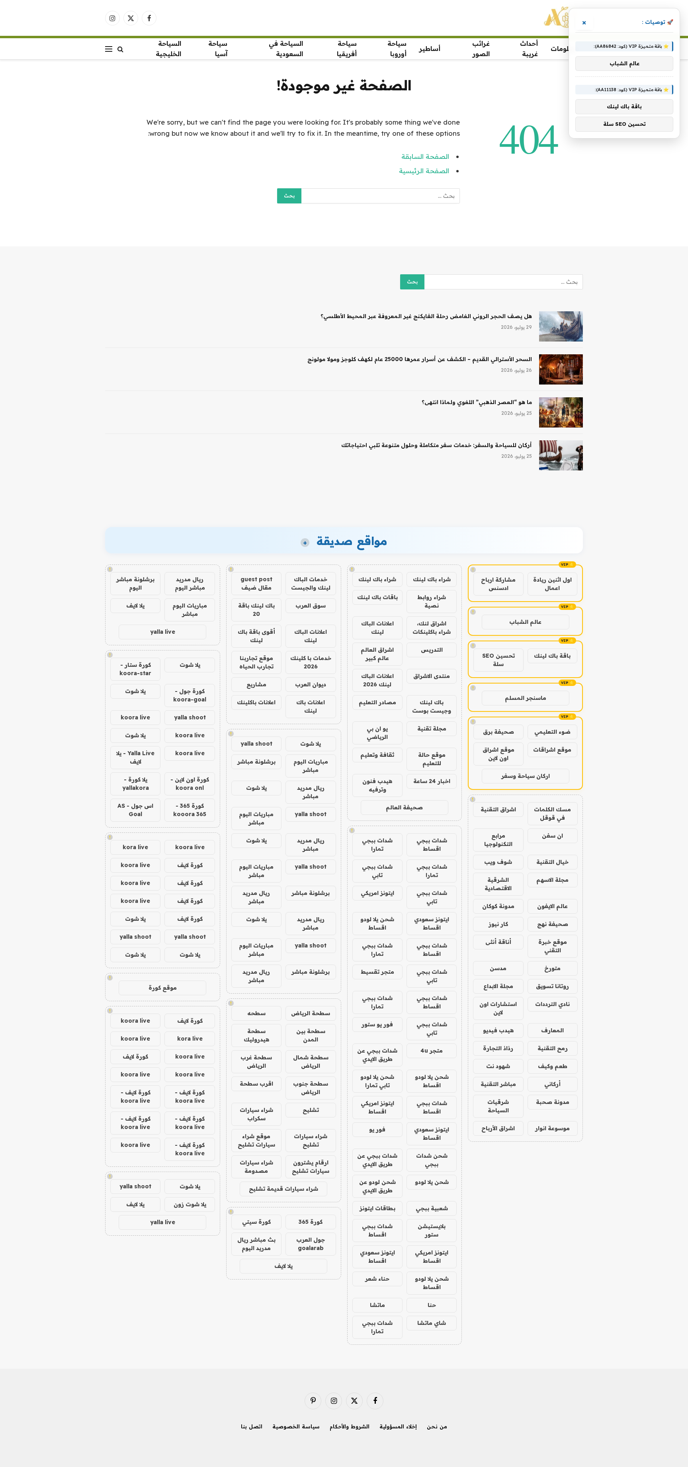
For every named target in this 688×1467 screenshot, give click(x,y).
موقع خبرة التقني (552, 946)
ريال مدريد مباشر (310, 792)
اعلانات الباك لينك (377, 627)
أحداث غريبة (529, 48)
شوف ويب (498, 861)
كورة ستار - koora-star (135, 669)
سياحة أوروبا (397, 48)
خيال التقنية (552, 861)
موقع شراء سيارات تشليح (256, 1140)
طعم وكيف (552, 1066)
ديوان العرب (310, 684)
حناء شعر (377, 1278)
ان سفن (552, 835)
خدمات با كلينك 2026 (310, 662)
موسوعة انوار (552, 1128)
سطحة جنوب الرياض (310, 1088)
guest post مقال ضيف (256, 583)
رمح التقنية (553, 1048)
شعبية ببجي (432, 1208)
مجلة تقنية (431, 728)
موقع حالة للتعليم (432, 759)
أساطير (429, 49)
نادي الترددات (552, 1004)
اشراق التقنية (498, 809)
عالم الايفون (552, 906)
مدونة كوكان (498, 906)
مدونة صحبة (552, 1102)
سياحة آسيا (217, 48)
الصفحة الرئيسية (424, 170)
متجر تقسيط (377, 971)
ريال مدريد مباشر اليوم (190, 583)
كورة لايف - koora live (190, 1096)
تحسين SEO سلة (498, 660)
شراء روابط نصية (431, 601)
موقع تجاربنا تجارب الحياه (256, 662)
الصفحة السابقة (425, 156)
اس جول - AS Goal (135, 810)
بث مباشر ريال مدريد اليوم (256, 1244)
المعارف (552, 1030)
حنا (432, 1305)
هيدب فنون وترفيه (377, 785)
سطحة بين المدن (310, 1035)
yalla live (162, 631)
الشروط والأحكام (349, 1426)
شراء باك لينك (432, 579)
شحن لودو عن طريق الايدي (377, 1186)
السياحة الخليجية (168, 48)
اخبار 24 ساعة (431, 781)
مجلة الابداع (498, 986)
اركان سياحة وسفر (525, 775)
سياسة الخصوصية (296, 1426)
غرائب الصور (481, 48)
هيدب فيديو (498, 1030)
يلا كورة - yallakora (135, 783)
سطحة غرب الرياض (256, 1061)
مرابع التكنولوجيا (498, 840)
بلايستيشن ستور (432, 1230)
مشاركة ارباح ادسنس (498, 584)
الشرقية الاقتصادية (498, 884)
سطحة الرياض (310, 1013)
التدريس (432, 649)
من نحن (437, 1426)
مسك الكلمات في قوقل (552, 813)
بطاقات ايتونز (377, 1208)
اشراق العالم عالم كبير (377, 654)
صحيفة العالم (404, 807)
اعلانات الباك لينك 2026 (377, 680)
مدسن (498, 968)
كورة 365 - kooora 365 (189, 810)
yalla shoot (256, 743)
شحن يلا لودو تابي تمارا (377, 1081)
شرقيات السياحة (498, 1106)
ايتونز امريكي (377, 893)
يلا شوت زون (190, 1204)
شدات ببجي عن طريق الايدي (377, 1055)
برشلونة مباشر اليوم (135, 583)
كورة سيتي (256, 1221)
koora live (135, 717)
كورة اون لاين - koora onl (189, 783)
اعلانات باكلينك (256, 702)
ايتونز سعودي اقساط (431, 923)
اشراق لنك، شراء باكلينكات (431, 627)
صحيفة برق (498, 731)
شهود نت (498, 1066)
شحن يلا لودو (432, 1182)
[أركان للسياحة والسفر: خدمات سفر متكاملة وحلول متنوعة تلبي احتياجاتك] (561, 455)
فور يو (377, 1129)
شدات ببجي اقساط (431, 844)
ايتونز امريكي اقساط (377, 1107)
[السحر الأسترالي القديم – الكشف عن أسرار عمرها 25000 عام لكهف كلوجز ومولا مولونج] (561, 369)
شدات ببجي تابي (377, 871)
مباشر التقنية (498, 1084)
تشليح (311, 1109)
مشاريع (256, 684)
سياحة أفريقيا (347, 48)
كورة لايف (190, 865)
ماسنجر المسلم (525, 697)
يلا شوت (310, 743)
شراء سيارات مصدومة (256, 1166)
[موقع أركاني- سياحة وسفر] (561, 18)
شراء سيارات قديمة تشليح (283, 1188)
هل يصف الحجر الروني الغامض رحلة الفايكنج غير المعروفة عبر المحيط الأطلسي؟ (426, 316)
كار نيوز (498, 924)
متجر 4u (431, 1050)
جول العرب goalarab (310, 1244)
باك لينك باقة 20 (256, 609)
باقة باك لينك (552, 655)
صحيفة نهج (552, 924)
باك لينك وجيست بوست (431, 706)
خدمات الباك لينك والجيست (310, 583)
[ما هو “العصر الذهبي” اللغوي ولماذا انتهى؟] (561, 412)
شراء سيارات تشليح (310, 1140)
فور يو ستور (377, 1024)
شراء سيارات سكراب (256, 1114)
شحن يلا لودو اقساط (377, 923)
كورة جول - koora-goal (189, 695)
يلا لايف (283, 1266)
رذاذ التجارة (498, 1048)
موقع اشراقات (552, 749)
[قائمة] (108, 49)
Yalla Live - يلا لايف (135, 757)
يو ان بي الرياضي (377, 732)
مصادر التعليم (377, 702)
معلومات (564, 49)
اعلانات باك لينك (310, 706)
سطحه (256, 1013)
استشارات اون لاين (498, 1008)
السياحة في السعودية (286, 48)
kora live (135, 847)
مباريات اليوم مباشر (310, 766)
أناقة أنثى (498, 941)
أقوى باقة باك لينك (256, 636)
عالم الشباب (525, 621)
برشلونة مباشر (256, 761)
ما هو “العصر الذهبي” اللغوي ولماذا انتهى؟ (477, 402)
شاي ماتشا (431, 1322)
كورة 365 (310, 1221)
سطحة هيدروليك (256, 1035)
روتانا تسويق (552, 986)
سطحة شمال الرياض (310, 1061)
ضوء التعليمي (552, 731)
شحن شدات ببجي (432, 1160)
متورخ (552, 968)
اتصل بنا (251, 1426)
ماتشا (377, 1305)
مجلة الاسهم (552, 879)
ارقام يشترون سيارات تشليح (310, 1166)
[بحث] (120, 49)
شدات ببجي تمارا (377, 844)
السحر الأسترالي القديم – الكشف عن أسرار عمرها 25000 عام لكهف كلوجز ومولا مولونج (419, 359)
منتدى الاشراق (431, 676)
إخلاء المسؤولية (398, 1426)
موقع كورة (163, 987)
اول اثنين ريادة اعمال (552, 584)
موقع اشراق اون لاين (498, 754)
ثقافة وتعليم (377, 754)
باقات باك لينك (377, 597)
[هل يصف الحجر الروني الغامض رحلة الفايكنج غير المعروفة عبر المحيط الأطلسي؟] (561, 326)
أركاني (552, 1084)
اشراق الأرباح (498, 1128)
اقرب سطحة (256, 1083)
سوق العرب (310, 605)
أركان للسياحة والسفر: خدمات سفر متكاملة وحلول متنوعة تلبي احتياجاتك (436, 445)
